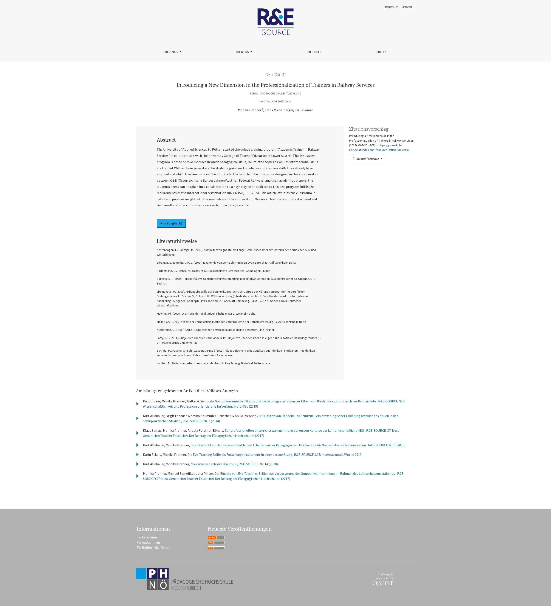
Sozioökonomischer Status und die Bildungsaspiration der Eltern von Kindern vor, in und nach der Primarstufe (296, 401)
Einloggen (407, 6)
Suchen (381, 52)
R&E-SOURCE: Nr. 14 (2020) (258, 464)
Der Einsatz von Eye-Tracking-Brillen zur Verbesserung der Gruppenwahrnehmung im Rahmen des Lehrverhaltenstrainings (305, 473)
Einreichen (314, 52)
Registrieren (391, 6)
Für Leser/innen (148, 537)
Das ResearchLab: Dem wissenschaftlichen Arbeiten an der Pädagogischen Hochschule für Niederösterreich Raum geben (278, 445)
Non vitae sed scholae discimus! (213, 464)
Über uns (242, 52)
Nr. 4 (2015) (276, 74)
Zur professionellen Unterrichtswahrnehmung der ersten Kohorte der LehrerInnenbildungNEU (295, 430)
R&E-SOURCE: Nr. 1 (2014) (201, 421)
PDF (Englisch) (171, 223)
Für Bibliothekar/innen (153, 547)
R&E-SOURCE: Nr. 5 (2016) (387, 445)
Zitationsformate (366, 158)
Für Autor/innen (148, 542)
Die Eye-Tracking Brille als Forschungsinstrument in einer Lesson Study (240, 454)
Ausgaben (171, 52)
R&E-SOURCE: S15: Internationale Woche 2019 (328, 454)
